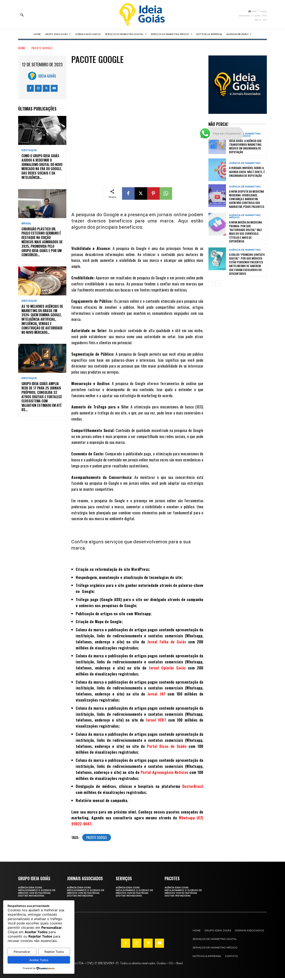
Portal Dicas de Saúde (167, 746)
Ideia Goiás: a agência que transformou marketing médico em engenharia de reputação (245, 146)
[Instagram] (38, 88)
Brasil (26, 223)
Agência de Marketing (245, 163)
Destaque (29, 150)
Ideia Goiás (47, 76)
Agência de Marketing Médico (245, 216)
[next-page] (217, 283)
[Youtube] (54, 88)
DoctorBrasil (192, 786)
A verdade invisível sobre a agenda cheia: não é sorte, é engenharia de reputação (247, 171)
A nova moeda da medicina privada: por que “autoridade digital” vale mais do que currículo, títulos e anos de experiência (245, 231)
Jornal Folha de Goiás (166, 641)
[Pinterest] (153, 193)
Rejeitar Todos (54, 951)
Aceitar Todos (38, 960)
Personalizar (22, 951)
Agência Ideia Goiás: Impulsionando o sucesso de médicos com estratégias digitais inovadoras (36, 891)
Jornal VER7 (156, 720)
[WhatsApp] (166, 193)
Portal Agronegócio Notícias (164, 772)
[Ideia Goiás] (33, 76)
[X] (46, 88)
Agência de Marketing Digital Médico (245, 135)
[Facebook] (30, 88)
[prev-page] (211, 283)
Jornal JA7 (156, 694)
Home (21, 48)
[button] (22, 15)
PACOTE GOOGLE (42, 48)
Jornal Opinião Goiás (167, 667)
